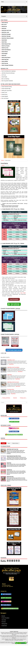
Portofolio (4, 621)
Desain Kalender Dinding (7, 86)
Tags (9, 443)
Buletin (11, 635)
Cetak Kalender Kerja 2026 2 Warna (14, 456)
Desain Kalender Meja (6, 88)
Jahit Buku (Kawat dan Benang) (8, 73)
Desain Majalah (5, 96)
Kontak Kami (4, 625)
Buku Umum (19, 635)
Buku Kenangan (20, 633)
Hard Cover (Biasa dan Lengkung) (9, 71)
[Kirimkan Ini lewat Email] (1, 353)
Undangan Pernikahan (18, 640)
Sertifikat (7, 640)
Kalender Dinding (8, 632)
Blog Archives (15, 443)
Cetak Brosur (9, 469)
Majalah (6, 639)
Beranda (15, 397)
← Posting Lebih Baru (5, 397)
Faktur (24, 635)
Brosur (15, 635)
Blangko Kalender (23, 632)
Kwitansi (14, 637)
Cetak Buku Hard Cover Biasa (13, 367)
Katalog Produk (5, 636)
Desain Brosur (4, 94)
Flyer (27, 635)
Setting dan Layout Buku (7, 90)
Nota (10, 639)
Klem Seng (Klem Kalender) (7, 80)
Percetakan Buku (10, 389)
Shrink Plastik (4, 76)
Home (2, 160)
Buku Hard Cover (7, 633)
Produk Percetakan (5, 617)
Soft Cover (4, 74)
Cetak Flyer (9, 462)
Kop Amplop (11, 636)
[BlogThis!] (2, 353)
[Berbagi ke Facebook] (5, 353)
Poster (17, 639)
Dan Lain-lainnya (5, 98)
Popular (3, 443)
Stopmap (11, 640)
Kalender (3, 632)
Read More (11, 364)
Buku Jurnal (14, 633)
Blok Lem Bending (5, 78)
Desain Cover (4, 92)
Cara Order (23, 292)
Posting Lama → (23, 397)
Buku (3, 633)
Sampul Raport (23, 639)
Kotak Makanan (23, 636)
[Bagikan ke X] (4, 353)
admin (3, 165)
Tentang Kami (4, 623)
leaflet (3, 639)
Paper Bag (13, 639)
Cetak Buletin (4, 163)
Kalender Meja (16, 632)
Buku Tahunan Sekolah (5, 635)
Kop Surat (17, 636)
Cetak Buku (9, 374)
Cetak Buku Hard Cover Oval (13, 382)
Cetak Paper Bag (10, 476)
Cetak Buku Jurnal (11, 359)
